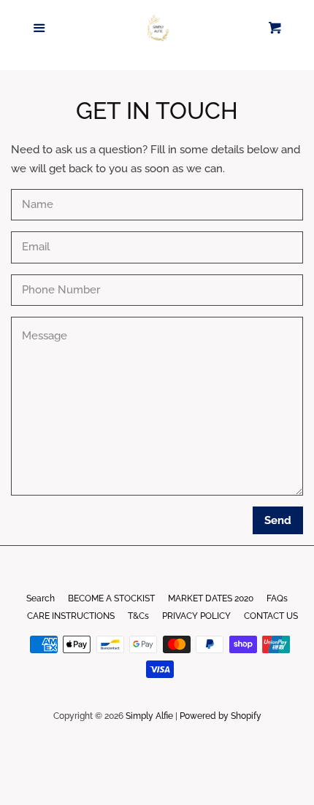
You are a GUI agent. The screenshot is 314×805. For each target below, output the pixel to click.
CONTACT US (271, 616)
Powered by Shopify (220, 716)
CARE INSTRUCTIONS (71, 616)
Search (40, 598)
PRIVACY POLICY (196, 616)
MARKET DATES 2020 (210, 598)
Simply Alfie (149, 716)
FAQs (277, 598)
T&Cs (138, 616)
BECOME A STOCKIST (111, 598)
